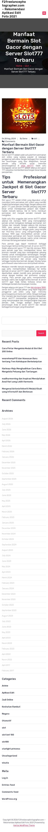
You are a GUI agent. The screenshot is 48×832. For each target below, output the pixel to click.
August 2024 (7, 550)
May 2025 (6, 501)
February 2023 (8, 649)
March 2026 (7, 446)
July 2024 (6, 556)
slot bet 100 (8, 735)
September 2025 (9, 479)
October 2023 (8, 605)
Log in (5, 778)
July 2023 (6, 621)
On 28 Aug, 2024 (9, 139)
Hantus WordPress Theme (24, 825)
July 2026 (6, 424)
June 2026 (6, 430)
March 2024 (7, 577)
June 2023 (6, 627)
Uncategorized (9, 756)
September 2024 (9, 545)
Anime (5, 686)
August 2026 (7, 419)
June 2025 (6, 495)
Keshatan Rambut (11, 707)
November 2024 (8, 534)
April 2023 (6, 638)
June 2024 (6, 561)
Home (19, 65)
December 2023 (8, 594)
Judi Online (7, 700)
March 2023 (7, 643)
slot (27, 65)
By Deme (23, 139)
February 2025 (8, 517)
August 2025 (7, 484)
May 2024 (6, 567)
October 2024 (8, 539)
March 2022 (7, 660)
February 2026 (8, 452)
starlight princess (11, 749)
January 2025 (8, 523)
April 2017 (6, 665)
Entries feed (8, 785)
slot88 (5, 742)
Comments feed (10, 792)
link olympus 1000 (38, 287)
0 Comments (9, 141)
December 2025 (8, 462)
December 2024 (8, 528)
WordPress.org (9, 799)
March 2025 (7, 512)
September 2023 (9, 610)
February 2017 (8, 671)
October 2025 (8, 473)
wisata (5, 763)
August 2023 (7, 616)
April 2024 (6, 572)
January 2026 (8, 457)
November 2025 (8, 468)
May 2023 (6, 632)
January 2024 (8, 588)
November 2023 (8, 599)
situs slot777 (27, 166)
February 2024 (8, 583)
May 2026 (6, 435)
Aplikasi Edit (8, 693)
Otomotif (6, 721)
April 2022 (6, 654)
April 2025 (6, 506)
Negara (5, 714)
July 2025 (6, 490)
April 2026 (6, 441)
